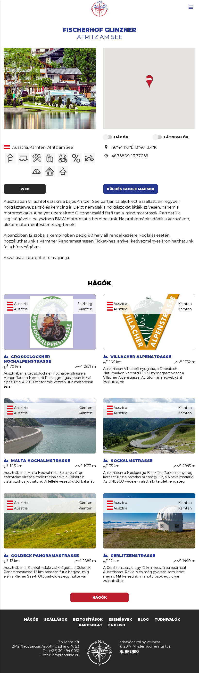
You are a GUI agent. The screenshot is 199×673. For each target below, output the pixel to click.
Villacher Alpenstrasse (140, 356)
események (120, 619)
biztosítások (88, 619)
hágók (31, 619)
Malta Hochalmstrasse (40, 460)
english (116, 625)
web (25, 189)
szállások (55, 619)
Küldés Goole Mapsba (130, 189)
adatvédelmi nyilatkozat (140, 642)
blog (143, 619)
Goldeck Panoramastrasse (44, 555)
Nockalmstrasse (131, 460)
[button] (149, 81)
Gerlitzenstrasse (132, 555)
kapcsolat (90, 625)
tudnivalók (167, 619)
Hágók (99, 597)
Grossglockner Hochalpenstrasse (27, 359)
